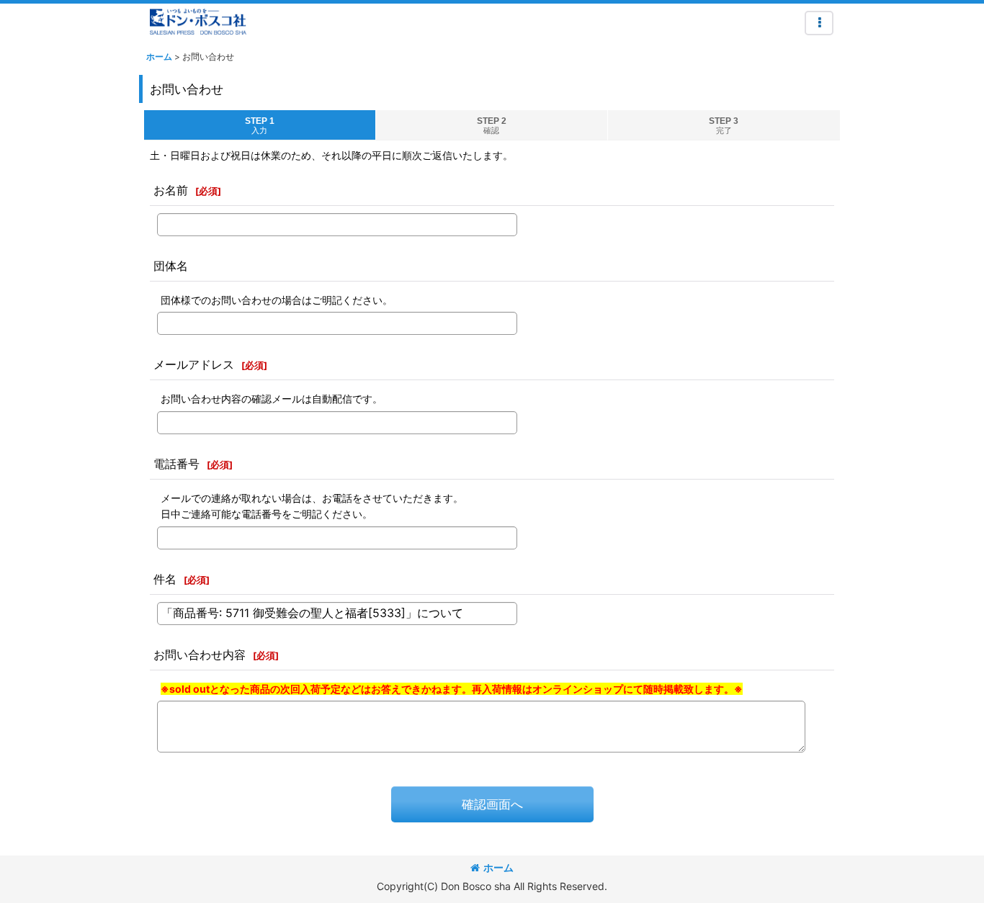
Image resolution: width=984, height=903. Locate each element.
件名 (164, 579)
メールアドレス (193, 364)
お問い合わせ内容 (199, 654)
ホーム (498, 867)
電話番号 (176, 464)
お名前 (170, 190)
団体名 (170, 266)
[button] (819, 23)
